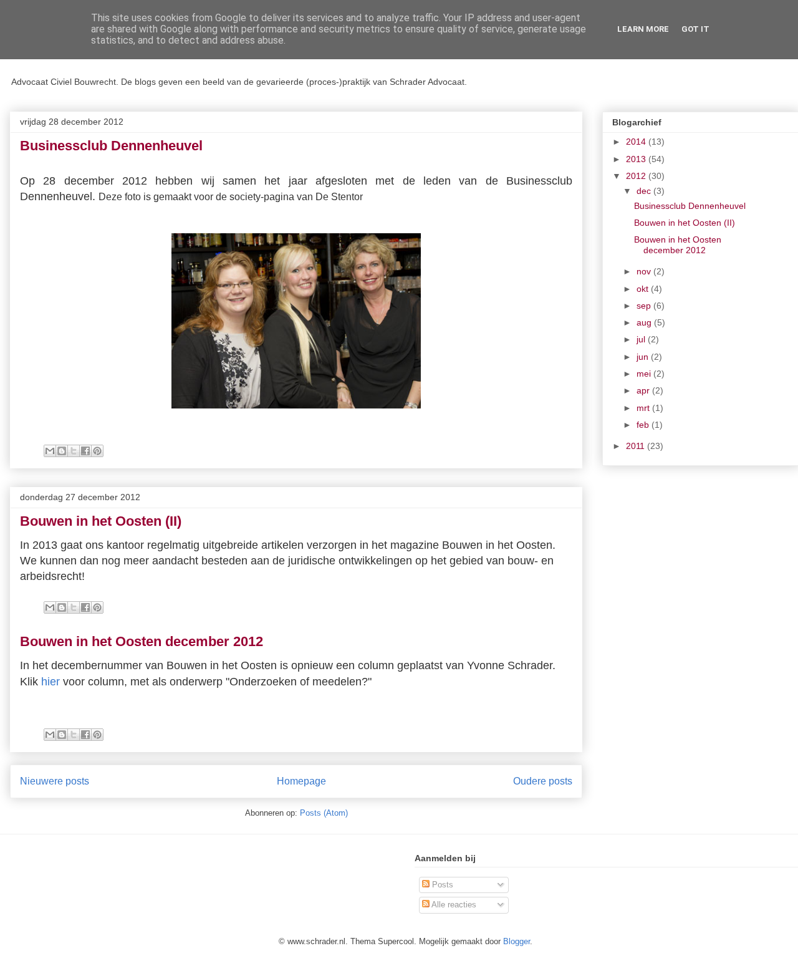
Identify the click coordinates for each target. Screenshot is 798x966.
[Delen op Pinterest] (97, 451)
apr (644, 390)
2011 (636, 446)
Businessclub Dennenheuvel (111, 145)
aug (645, 322)
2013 (637, 159)
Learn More (643, 29)
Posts (441, 884)
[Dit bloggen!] (61, 451)
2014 (637, 142)
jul (642, 339)
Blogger (516, 941)
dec (645, 191)
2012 (637, 176)
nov (645, 271)
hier (50, 681)
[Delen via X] (73, 451)
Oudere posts (542, 781)
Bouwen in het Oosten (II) (100, 521)
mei (645, 374)
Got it (695, 29)
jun (644, 357)
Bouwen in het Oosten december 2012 (141, 641)
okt (644, 289)
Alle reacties (453, 904)
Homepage (301, 781)
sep (645, 306)
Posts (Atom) (324, 813)
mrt (644, 408)
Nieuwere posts (54, 781)
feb (644, 425)
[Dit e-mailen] (50, 451)
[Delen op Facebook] (85, 451)
